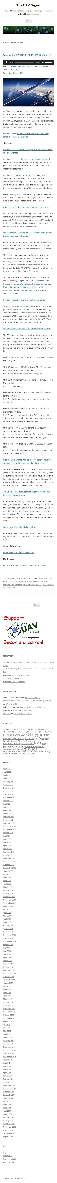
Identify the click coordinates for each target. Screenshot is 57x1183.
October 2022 (8, 794)
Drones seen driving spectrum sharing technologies (26, 207)
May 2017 (7, 992)
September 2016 (9, 1018)
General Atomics (17, 741)
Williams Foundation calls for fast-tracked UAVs (24, 565)
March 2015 (7, 1076)
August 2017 (8, 983)
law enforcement (11, 743)
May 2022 (7, 807)
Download (35, 66)
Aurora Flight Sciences (27, 732)
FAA (50, 578)
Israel (18, 581)
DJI (30, 734)
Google (28, 741)
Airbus (34, 729)
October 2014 (8, 1092)
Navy (44, 743)
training (39, 584)
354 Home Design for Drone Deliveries (30, 707)
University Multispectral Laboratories (30, 284)
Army (16, 732)
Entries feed (7, 1155)
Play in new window (20, 66)
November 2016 (9, 1012)
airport (41, 729)
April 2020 (7, 884)
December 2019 (9, 896)
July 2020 (6, 874)
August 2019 (8, 906)
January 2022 (8, 820)
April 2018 (7, 957)
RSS (21, 73)
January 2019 (8, 928)
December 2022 (9, 788)
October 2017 (8, 976)
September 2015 (9, 1056)
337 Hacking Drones (23, 710)
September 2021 (9, 829)
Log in (5, 1152)
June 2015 (7, 1066)
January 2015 (8, 1082)
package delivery (14, 746)
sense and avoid (34, 751)
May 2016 (7, 1031)
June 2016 (7, 1028)
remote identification (12, 751)
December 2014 (9, 1085)
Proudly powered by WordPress (14, 1178)
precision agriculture (34, 746)
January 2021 (8, 855)
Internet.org (30, 175)
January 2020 (8, 893)
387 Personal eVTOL (32, 697)
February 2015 (8, 1079)
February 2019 (8, 925)
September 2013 (9, 1133)
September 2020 (9, 868)
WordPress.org (9, 1162)
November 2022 (9, 791)
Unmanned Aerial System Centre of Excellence (23, 290)
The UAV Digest (28, 5)
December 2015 (9, 1047)
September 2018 (9, 941)
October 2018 (8, 938)
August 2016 (8, 1021)
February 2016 (8, 1040)
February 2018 (8, 964)
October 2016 (8, 1015)
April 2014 (7, 1111)
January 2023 (8, 785)
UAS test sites (48, 584)
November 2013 (9, 1127)
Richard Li (7, 713)
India (33, 741)
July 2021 (6, 836)
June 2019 (7, 912)
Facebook (7, 581)
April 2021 (7, 845)
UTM (28, 753)
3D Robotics (7, 729)
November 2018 (9, 935)
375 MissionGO (11, 704)
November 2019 (9, 900)
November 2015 (9, 1050)
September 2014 (9, 1095)
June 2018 (7, 951)
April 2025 (7, 772)
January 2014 (8, 1120)
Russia (29, 581)
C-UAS (12, 735)
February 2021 (8, 852)
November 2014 (9, 1088)
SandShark (33, 322)
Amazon (8, 731)
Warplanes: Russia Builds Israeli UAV (19, 527)
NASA (37, 743)
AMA (45, 729)
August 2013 (8, 1136)
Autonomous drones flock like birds (18, 552)
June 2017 (7, 989)
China (17, 734)
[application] (28, 62)
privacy (23, 581)
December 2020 (9, 858)
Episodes (26, 578)
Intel (37, 741)
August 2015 (8, 1060)
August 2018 (8, 944)
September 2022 (9, 797)
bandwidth (43, 578)
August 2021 (8, 832)
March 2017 (7, 999)
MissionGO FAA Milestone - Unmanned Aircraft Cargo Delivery (27, 701)
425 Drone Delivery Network (14, 681)
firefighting (45, 739)
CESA (19, 280)
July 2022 (6, 804)
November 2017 (9, 973)
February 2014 (8, 1117)
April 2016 (7, 1034)
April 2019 (7, 919)
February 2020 (8, 890)
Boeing (6, 735)
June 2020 (7, 877)
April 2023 (7, 775)
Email (15, 73)
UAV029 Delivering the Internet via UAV (27, 54)
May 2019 (7, 916)
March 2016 (7, 1037)
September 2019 (9, 903)
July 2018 (6, 948)
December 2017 (9, 970)
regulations (29, 749)
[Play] (6, 62)
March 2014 (7, 1114)
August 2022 (8, 801)
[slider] (48, 62)
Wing (33, 753)
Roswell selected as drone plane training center (24, 300)
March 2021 (7, 848)
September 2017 (9, 980)
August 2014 (8, 1098)
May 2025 (7, 769)
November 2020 (9, 861)
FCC (13, 581)
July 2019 (6, 909)
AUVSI (48, 731)
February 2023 (8, 781)
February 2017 (8, 1002)
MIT (32, 744)
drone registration (24, 738)
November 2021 (9, 826)
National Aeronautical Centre (16, 287)
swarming (45, 751)
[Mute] (43, 62)
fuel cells (6, 741)
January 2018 (8, 967)
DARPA (24, 734)
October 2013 (8, 1130)
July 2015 (6, 1063)
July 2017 (6, 986)
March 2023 (7, 778)
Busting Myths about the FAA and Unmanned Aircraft (27, 328)
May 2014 (7, 1108)
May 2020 (7, 880)
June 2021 (7, 839)
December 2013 (9, 1124)
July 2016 (6, 1024)
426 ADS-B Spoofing (11, 678)
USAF (23, 753)
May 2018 (7, 954)
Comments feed (9, 1159)
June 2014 (7, 1104)
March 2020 (7, 887)
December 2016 (9, 1008)
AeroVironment (17, 729)
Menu (28, 21)
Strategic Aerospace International (18, 306)
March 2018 (7, 960)
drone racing (9, 738)
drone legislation (40, 734)
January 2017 (8, 1005)
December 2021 (9, 823)
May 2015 (7, 1069)
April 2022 (7, 810)
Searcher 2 (37, 581)
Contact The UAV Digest (23, 713)
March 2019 (7, 922)
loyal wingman (26, 744)
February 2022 (8, 816)
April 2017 (7, 996)
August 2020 (8, 871)
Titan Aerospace (41, 159)
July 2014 (6, 1101)
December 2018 (9, 932)
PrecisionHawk (9, 749)
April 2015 (7, 1072)
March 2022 (7, 813)
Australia (41, 731)
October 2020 (8, 864)
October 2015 (8, 1053)
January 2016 (8, 1044)
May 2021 (7, 842)
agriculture (27, 729)
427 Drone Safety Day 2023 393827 (16, 675)
